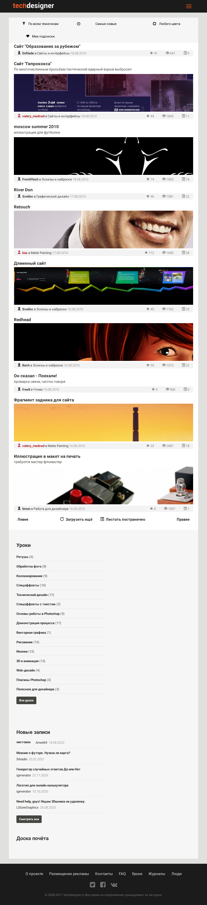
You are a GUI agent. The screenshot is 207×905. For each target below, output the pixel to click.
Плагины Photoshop (33, 680)
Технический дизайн (35, 595)
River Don (23, 189)
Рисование (27, 642)
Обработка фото (31, 566)
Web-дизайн (28, 670)
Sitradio (22, 759)
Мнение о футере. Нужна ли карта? (43, 753)
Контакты (104, 874)
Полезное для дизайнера (37, 689)
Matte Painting (41, 253)
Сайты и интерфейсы (53, 53)
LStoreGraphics (27, 807)
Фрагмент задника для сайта (44, 399)
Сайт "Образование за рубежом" (47, 46)
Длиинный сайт (30, 263)
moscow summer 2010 (36, 126)
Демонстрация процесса (38, 623)
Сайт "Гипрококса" (32, 63)
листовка (23, 742)
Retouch (22, 206)
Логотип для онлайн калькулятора (42, 785)
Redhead (22, 319)
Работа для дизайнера (51, 509)
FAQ (122, 874)
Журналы (156, 874)
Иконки (25, 651)
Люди (176, 874)
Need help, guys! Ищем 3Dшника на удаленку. (51, 801)
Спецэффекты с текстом (38, 604)
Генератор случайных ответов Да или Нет (48, 769)
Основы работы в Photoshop (40, 614)
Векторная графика (33, 632)
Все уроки (26, 700)
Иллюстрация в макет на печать (47, 456)
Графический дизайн (52, 196)
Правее (183, 519)
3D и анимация (30, 661)
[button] (40, 24)
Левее (22, 519)
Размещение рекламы (69, 874)
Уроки (137, 874)
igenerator (24, 775)
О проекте (34, 874)
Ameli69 (42, 742)
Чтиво (38, 389)
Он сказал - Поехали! (35, 375)
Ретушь (24, 557)
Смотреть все (29, 819)
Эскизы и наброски (57, 179)
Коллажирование (31, 576)
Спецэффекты (31, 585)
